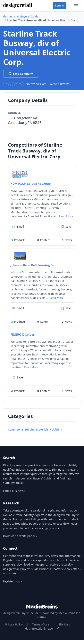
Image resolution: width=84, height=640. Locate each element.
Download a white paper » (20, 536)
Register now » (12, 581)
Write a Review (60, 84)
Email (20, 226)
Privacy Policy (14, 624)
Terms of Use (40, 624)
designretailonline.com (40, 628)
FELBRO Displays (23, 334)
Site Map (64, 624)
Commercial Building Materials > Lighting (35, 429)
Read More (66, 216)
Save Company (23, 73)
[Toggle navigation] (76, 5)
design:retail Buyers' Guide (20, 16)
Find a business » (14, 491)
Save (68, 226)
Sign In (59, 5)
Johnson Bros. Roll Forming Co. (33, 265)
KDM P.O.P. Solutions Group (31, 183)
